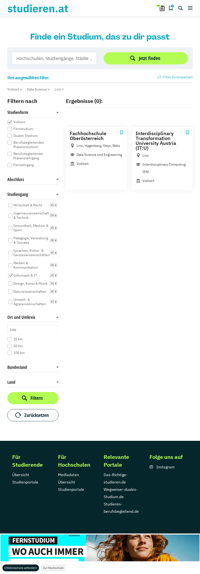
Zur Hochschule (53, 568)
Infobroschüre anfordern (20, 568)
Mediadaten (68, 474)
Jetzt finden (149, 58)
